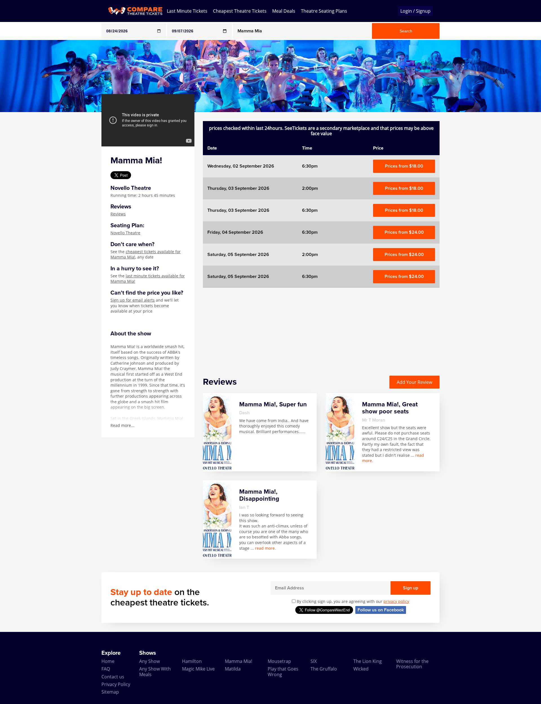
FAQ (105, 669)
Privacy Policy (115, 684)
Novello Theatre (125, 232)
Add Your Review (414, 382)
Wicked (361, 669)
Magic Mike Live (198, 669)
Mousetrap (279, 661)
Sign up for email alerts (132, 300)
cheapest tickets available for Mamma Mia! (145, 254)
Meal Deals (283, 11)
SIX (314, 661)
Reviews (118, 214)
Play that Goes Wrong (283, 671)
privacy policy (396, 601)
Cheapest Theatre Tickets (240, 11)
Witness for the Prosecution (412, 664)
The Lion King (367, 661)
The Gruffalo (324, 669)
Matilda (233, 669)
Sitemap (110, 692)
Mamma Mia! (238, 661)
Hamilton (192, 661)
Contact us (112, 677)
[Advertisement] (22, 196)
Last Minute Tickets (187, 11)
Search (406, 31)
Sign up (410, 588)
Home (107, 661)
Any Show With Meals (155, 671)
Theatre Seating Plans (324, 11)
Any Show (149, 661)
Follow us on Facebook (381, 610)
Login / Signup (415, 11)
